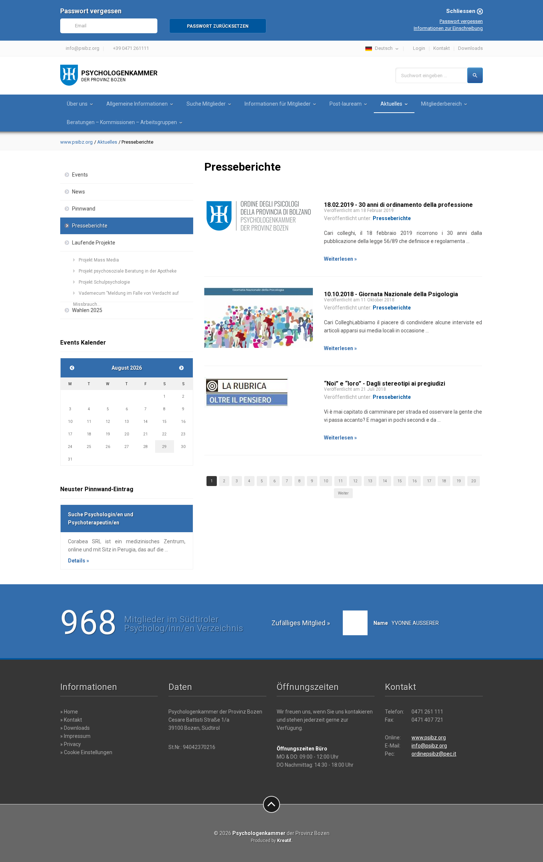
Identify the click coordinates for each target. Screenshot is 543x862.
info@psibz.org (82, 48)
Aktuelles (391, 104)
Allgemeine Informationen (137, 104)
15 (399, 481)
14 (385, 481)
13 (370, 481)
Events (80, 175)
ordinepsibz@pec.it (433, 754)
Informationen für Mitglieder (278, 104)
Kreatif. (285, 840)
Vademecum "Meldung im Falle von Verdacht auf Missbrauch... (126, 295)
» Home (69, 712)
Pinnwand (83, 209)
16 (414, 481)
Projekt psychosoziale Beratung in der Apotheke (128, 271)
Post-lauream (345, 104)
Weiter (343, 493)
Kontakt (441, 48)
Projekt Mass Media (99, 260)
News (78, 192)
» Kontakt (71, 720)
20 (473, 481)
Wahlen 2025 (87, 310)
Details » (78, 561)
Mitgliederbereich (441, 104)
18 (444, 481)
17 (429, 481)
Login (419, 48)
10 (326, 481)
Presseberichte (89, 226)
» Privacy (70, 744)
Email (80, 25)
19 (459, 481)
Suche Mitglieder (206, 104)
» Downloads (75, 728)
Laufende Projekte (93, 243)
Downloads (470, 48)
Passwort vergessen (461, 21)
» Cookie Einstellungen (86, 752)
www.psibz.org (76, 142)
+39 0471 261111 (131, 48)
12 (355, 481)
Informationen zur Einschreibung (448, 28)
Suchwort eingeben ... (424, 75)
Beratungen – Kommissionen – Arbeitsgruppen (122, 122)
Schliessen (460, 11)
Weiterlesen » (340, 258)
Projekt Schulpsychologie (104, 282)
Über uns (77, 104)
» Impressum (75, 736)
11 (340, 481)
